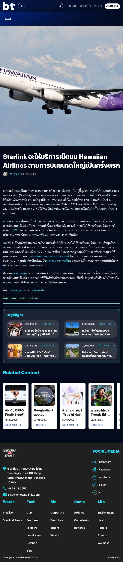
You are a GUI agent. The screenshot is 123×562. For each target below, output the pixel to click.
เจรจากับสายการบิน (58, 260)
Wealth (54, 535)
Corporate (57, 512)
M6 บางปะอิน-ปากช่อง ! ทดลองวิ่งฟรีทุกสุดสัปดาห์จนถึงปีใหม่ (96, 356)
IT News (32, 527)
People (102, 527)
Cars (30, 512)
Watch (85, 6)
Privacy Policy (114, 557)
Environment (106, 512)
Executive (56, 520)
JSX (14, 230)
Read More (48, 324)
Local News (34, 535)
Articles (79, 512)
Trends (102, 535)
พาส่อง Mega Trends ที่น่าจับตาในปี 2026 (100, 416)
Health (102, 520)
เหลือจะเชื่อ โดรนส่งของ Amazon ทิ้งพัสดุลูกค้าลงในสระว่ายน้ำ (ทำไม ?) (97, 334)
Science (32, 543)
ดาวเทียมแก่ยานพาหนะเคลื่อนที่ (49, 256)
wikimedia (38, 290)
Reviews (79, 527)
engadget (16, 290)
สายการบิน (20, 273)
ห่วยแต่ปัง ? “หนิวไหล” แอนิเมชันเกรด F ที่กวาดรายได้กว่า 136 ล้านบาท (40, 356)
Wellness (103, 543)
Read (98, 6)
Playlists (8, 512)
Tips (29, 550)
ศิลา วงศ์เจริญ (16, 174)
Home (72, 6)
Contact (112, 6)
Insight (54, 527)
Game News (82, 520)
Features (32, 520)
